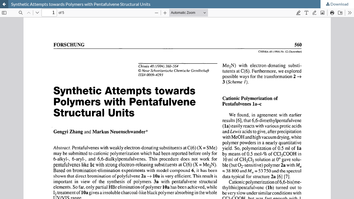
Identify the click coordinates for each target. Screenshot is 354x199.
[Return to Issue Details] (4, 4)
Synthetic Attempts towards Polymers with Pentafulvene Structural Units (80, 4)
